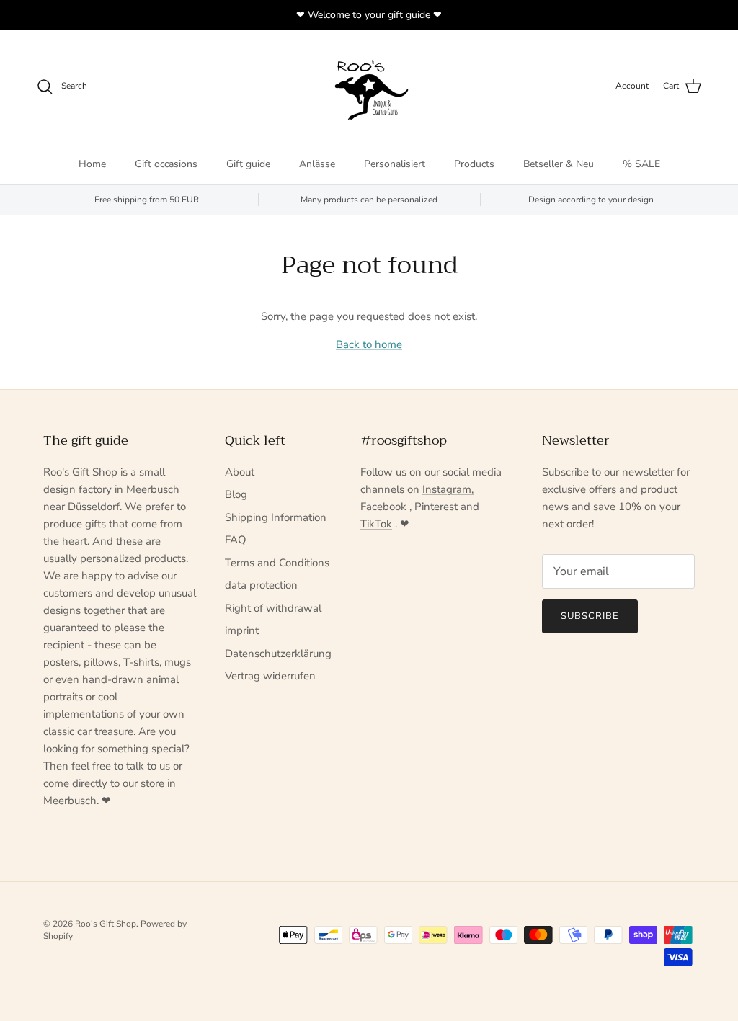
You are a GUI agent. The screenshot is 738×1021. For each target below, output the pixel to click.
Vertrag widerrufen (270, 676)
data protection (261, 585)
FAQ (235, 539)
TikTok (376, 524)
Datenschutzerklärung (278, 653)
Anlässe (317, 164)
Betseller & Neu (558, 164)
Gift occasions (166, 164)
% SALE (641, 164)
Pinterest (436, 506)
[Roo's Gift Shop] (369, 86)
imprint (242, 630)
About (239, 472)
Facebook (383, 506)
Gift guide (248, 164)
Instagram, (448, 489)
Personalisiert (394, 164)
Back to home (369, 344)
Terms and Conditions (277, 563)
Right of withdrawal (273, 608)
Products (474, 164)
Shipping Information (275, 517)
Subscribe (590, 616)
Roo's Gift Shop (105, 923)
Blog (236, 494)
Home (92, 164)
